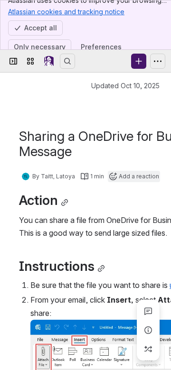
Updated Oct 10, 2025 (125, 86)
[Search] (67, 61)
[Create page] (148, 349)
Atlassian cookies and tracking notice (66, 12)
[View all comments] (148, 311)
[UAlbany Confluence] (49, 61)
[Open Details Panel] (148, 330)
